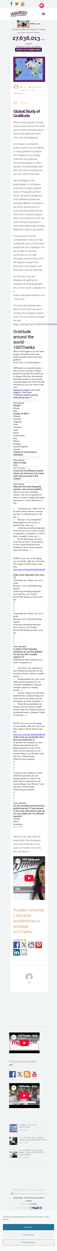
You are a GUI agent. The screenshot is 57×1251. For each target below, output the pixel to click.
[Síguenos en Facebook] (12, 1074)
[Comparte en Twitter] (24, 945)
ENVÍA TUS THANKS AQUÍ (28, 50)
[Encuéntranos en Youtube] (34, 1074)
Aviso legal (18, 1198)
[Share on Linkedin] (16, 952)
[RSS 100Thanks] (27, 1074)
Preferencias (28, 1242)
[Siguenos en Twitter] (19, 1074)
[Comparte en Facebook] (16, 945)
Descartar (28, 1234)
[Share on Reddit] (31, 945)
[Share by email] (24, 952)
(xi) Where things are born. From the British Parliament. (31, 1153)
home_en (24, 90)
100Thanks (36, 87)
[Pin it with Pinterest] (38, 945)
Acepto (28, 1227)
